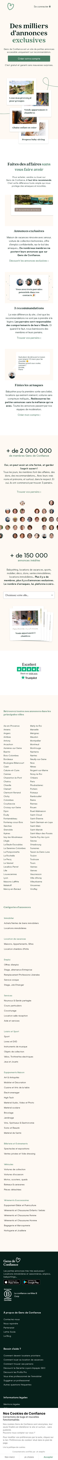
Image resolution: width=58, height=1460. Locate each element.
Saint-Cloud (36, 815)
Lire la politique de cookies (14, 1447)
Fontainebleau (10, 818)
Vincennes (35, 885)
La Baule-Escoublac (13, 844)
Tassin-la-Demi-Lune (40, 852)
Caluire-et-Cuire (11, 770)
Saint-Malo (35, 826)
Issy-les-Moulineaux (13, 837)
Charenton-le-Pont (13, 777)
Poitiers (33, 789)
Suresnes (34, 848)
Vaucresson (35, 874)
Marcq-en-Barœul (12, 889)
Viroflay (33, 889)
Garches (8, 826)
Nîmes (33, 766)
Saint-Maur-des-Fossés (41, 833)
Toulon (33, 855)
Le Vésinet (8, 863)
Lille (5, 870)
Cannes (7, 774)
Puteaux (34, 792)
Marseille (34, 729)
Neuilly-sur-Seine (38, 759)
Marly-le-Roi (36, 726)
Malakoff (8, 885)
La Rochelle (9, 855)
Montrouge (35, 748)
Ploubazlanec (36, 785)
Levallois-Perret (11, 866)
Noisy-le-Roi (36, 774)
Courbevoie (9, 803)
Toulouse (34, 859)
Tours (32, 863)
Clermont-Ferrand (12, 792)
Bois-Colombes (11, 755)
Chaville (7, 785)
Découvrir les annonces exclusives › (29, 260)
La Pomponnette (11, 852)
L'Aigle (6, 840)
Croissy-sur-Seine (12, 807)
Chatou (7, 781)
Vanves (33, 870)
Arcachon (8, 744)
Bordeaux (8, 759)
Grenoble (8, 829)
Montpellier (35, 740)
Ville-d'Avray (36, 878)
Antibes (7, 737)
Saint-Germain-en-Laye (41, 822)
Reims (33, 800)
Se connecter (41, 6)
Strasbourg (35, 844)
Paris (32, 781)
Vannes (33, 866)
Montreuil (34, 744)
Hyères (7, 833)
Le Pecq (7, 859)
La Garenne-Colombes (15, 848)
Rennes (33, 803)
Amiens (7, 729)
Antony (7, 740)
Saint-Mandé (36, 829)
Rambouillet (35, 796)
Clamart (7, 789)
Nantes (33, 755)
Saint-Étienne (36, 818)
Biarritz (7, 751)
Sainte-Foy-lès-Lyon (39, 837)
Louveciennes (10, 874)
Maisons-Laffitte (11, 881)
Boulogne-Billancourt (14, 763)
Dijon (6, 811)
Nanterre (34, 751)
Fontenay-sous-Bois (13, 822)
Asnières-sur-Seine (13, 748)
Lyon (6, 878)
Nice (32, 763)
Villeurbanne (36, 881)
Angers (7, 733)
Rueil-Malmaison (38, 811)
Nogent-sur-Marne (39, 770)
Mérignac (34, 733)
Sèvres (33, 840)
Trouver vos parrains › (29, 337)
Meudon (34, 737)
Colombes (9, 800)
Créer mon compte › (29, 414)
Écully (6, 815)
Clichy (7, 796)
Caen (6, 766)
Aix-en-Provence (11, 726)
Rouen (33, 807)
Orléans (34, 777)
